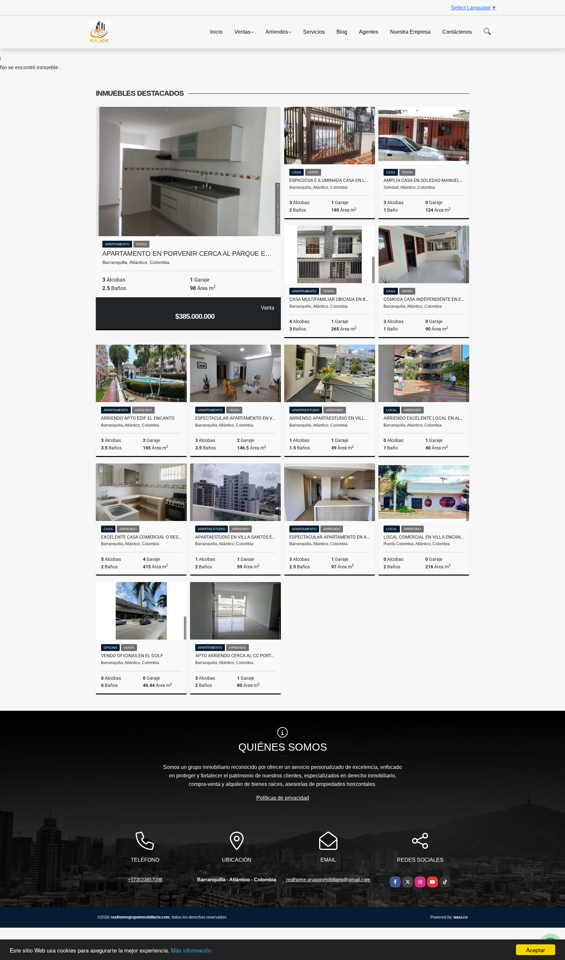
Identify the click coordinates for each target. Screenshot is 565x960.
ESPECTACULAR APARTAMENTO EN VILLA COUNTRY (235, 418)
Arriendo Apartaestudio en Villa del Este (329, 418)
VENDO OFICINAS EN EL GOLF (132, 655)
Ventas (242, 31)
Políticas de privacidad (282, 798)
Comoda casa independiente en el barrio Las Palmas (424, 299)
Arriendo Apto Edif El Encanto (138, 418)
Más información (191, 950)
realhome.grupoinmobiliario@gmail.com (328, 879)
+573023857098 (145, 879)
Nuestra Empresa (410, 31)
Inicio (216, 31)
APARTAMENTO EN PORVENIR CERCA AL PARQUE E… (187, 253)
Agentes (368, 31)
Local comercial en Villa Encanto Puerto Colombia (424, 537)
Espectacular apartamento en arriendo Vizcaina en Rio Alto (329, 537)
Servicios (314, 31)
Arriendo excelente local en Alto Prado (424, 418)
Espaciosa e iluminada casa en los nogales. (329, 180)
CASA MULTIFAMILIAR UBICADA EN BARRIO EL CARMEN (329, 299)
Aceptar (535, 950)
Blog (341, 31)
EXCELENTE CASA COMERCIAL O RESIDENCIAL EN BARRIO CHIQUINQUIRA (141, 537)
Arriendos (276, 31)
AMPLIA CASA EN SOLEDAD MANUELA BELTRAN (424, 180)
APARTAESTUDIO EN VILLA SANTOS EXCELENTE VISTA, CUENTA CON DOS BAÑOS (235, 537)
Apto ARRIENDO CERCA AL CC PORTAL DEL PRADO (235, 655)
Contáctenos (457, 31)
